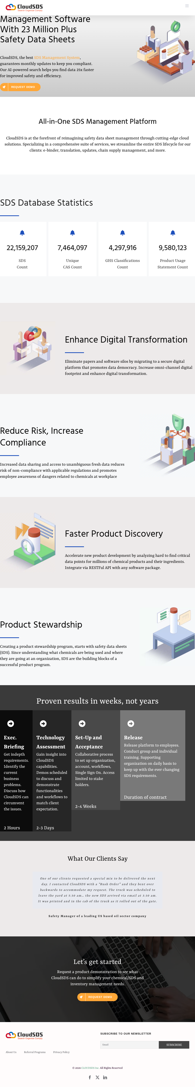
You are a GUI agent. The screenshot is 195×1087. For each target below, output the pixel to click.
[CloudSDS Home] (24, 8)
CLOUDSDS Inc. (90, 1068)
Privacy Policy (61, 1052)
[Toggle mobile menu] (187, 6)
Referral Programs (35, 1052)
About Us (11, 1052)
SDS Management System (57, 58)
